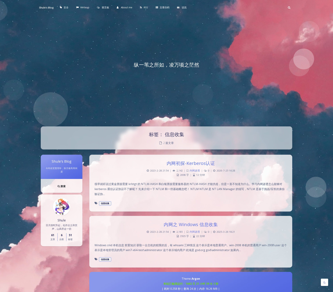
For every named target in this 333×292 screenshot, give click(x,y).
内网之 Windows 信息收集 (191, 224)
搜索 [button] (63, 186)
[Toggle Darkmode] (324, 282)
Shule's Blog (46, 7)
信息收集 (105, 203)
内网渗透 (195, 170)
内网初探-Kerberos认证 (191, 163)
